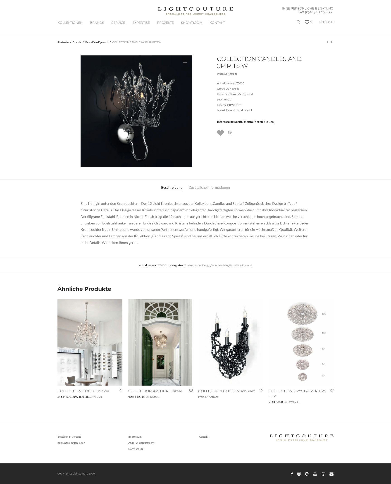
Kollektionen (70, 23)
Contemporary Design (197, 265)
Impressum (135, 436)
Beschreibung (171, 187)
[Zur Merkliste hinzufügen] (221, 133)
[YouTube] (315, 473)
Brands (77, 42)
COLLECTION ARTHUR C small (155, 391)
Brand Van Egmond (96, 42)
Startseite (63, 42)
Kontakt (217, 23)
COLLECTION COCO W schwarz (226, 391)
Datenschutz (135, 449)
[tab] (172, 187)
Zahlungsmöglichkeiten (71, 442)
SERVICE (118, 23)
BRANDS (97, 23)
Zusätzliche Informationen (209, 187)
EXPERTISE (141, 23)
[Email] (331, 473)
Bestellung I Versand (69, 436)
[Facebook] (292, 473)
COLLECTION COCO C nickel (83, 391)
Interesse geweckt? (245, 122)
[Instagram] (299, 473)
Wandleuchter (219, 265)
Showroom (191, 23)
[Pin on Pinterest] (230, 132)
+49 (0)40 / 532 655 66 (315, 12)
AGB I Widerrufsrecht (141, 442)
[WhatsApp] (323, 473)
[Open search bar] (299, 24)
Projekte (165, 23)
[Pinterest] (307, 473)
